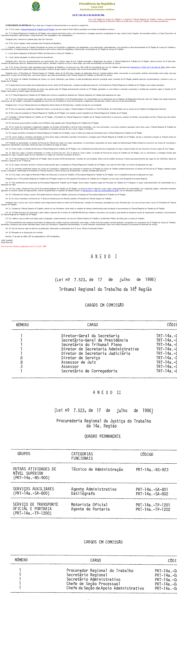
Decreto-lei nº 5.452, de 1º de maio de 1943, (148, 67)
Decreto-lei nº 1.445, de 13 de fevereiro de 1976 (100, 191)
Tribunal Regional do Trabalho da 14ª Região (37, 29)
